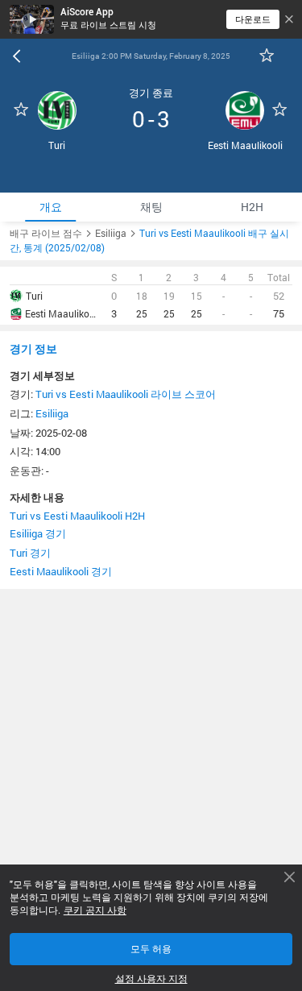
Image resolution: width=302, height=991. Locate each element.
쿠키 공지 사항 (95, 910)
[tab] (50, 207)
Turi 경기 (30, 552)
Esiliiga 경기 (38, 533)
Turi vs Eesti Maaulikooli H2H (77, 515)
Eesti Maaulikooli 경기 (61, 571)
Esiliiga (51, 413)
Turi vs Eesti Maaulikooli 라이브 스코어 (125, 394)
